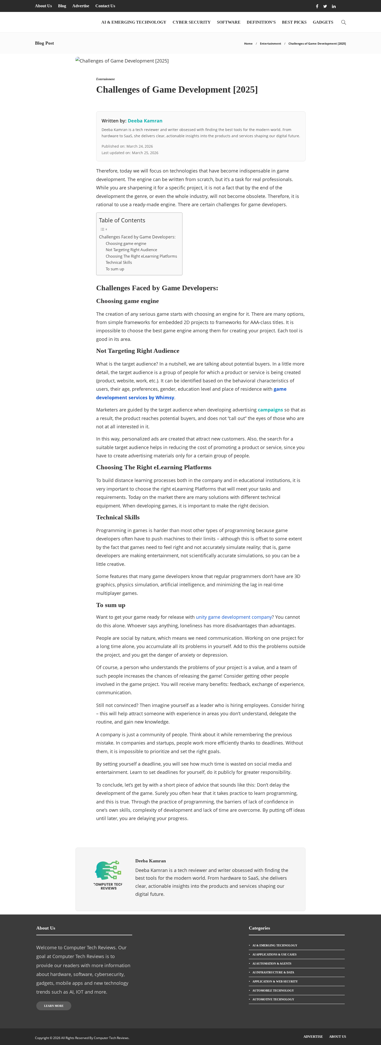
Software (229, 22)
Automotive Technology (273, 999)
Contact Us (105, 6)
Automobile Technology (273, 990)
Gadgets (323, 22)
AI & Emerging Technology (133, 22)
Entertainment (270, 43)
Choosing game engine (126, 243)
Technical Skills (119, 262)
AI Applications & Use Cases (274, 954)
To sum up (115, 268)
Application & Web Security (275, 981)
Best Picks (294, 22)
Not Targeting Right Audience (131, 249)
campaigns (270, 410)
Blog (62, 6)
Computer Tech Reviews (111, 1038)
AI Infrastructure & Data (273, 972)
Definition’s (261, 22)
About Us (43, 6)
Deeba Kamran (145, 121)
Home (248, 43)
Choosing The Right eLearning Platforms (141, 256)
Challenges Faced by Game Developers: (137, 237)
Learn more (54, 1005)
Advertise (80, 6)
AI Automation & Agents (271, 963)
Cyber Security (192, 22)
